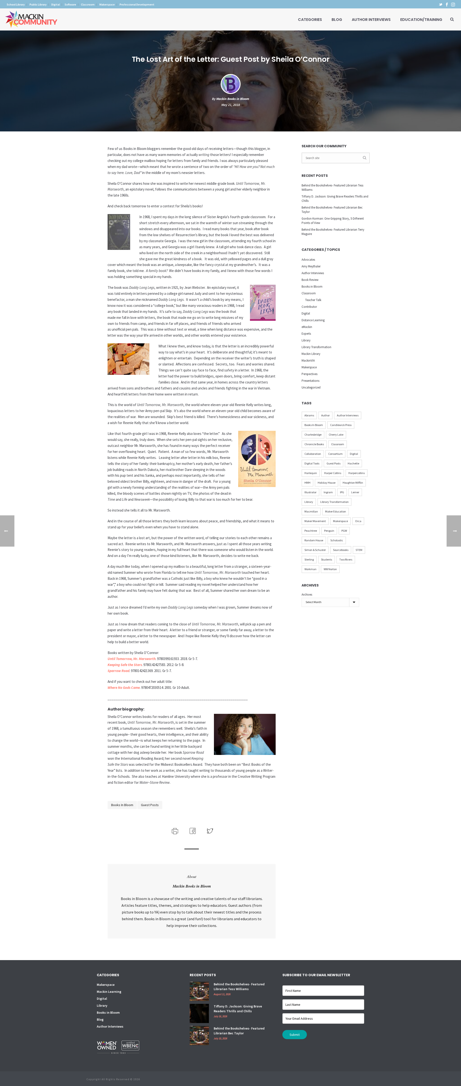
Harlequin (310, 473)
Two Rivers (345, 559)
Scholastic (336, 540)
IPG (342, 492)
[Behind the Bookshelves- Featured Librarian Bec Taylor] (199, 1035)
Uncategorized (311, 387)
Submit (295, 1034)
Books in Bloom (122, 805)
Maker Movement (315, 521)
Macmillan (311, 511)
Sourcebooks (340, 550)
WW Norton (330, 569)
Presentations (310, 381)
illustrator (310, 492)
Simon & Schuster (315, 550)
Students (326, 559)
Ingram (328, 492)
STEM (359, 550)
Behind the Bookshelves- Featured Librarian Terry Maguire (333, 232)
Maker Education (335, 511)
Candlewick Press (341, 425)
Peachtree (310, 530)
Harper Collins (332, 473)
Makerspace (309, 367)
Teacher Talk (313, 300)
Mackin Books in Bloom (232, 99)
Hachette (353, 463)
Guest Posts (150, 805)
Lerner (355, 492)
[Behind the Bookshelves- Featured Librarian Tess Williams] (199, 991)
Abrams (309, 415)
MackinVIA (308, 360)
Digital (306, 313)
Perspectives (309, 374)
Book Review (310, 280)
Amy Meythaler (311, 266)
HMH (307, 482)
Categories (310, 19)
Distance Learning (313, 320)
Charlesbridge (312, 434)
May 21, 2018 (230, 105)
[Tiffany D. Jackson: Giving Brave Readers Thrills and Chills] (199, 1013)
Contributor (309, 307)
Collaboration (312, 454)
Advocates (308, 260)
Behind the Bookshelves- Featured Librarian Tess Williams (332, 187)
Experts (306, 334)
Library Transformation (316, 347)
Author (325, 415)
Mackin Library (311, 354)
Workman (310, 569)
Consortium (335, 454)
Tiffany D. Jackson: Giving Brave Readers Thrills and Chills (335, 198)
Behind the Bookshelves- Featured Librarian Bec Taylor (332, 209)
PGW (344, 530)
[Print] (174, 830)
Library (306, 340)
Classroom (309, 293)
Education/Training (421, 19)
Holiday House (326, 482)
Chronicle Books (314, 444)
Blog (337, 19)
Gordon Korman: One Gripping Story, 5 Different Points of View (333, 220)
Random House (313, 540)
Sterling (309, 559)
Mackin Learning (109, 991)
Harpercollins (356, 473)
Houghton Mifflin (353, 482)
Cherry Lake (336, 434)
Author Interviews (371, 19)
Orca (358, 521)
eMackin (307, 327)
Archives (307, 594)
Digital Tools (311, 463)
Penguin (329, 530)
